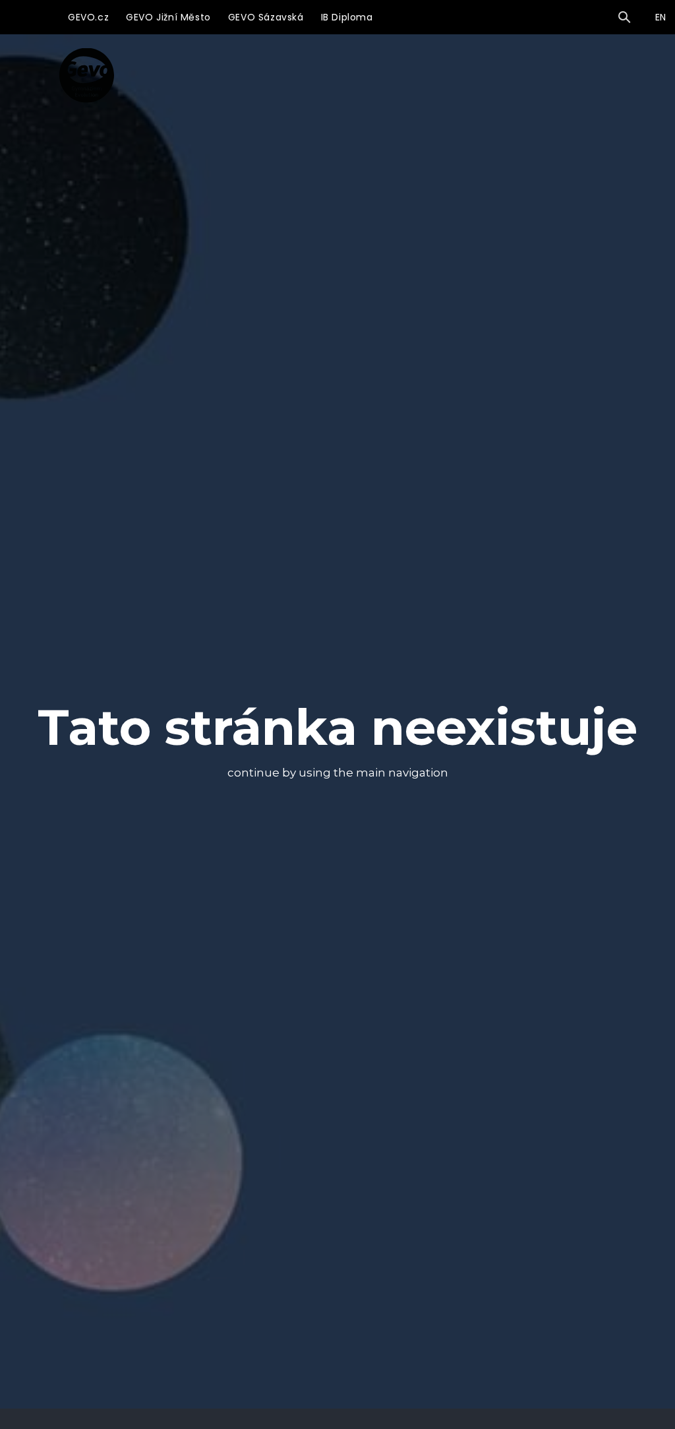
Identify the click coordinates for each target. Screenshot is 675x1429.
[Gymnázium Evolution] (86, 75)
